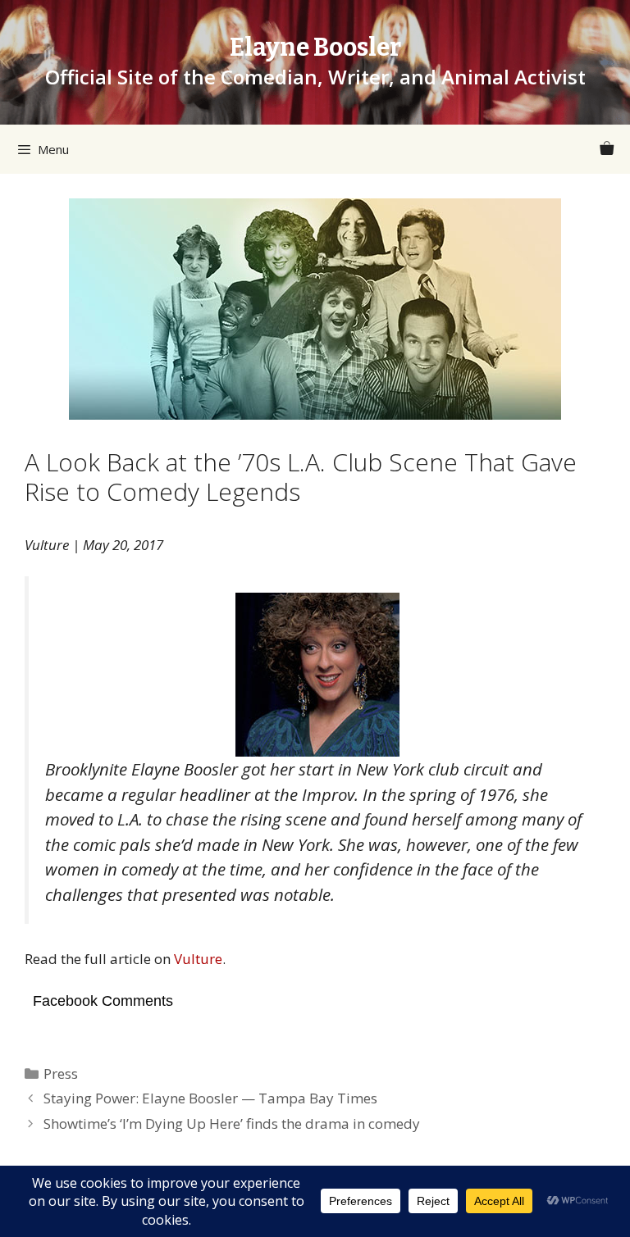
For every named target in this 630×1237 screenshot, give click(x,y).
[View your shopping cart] (606, 149)
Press (60, 1073)
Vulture (198, 958)
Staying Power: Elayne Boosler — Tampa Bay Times (210, 1098)
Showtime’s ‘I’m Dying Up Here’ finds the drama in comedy (231, 1123)
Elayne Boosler (315, 47)
